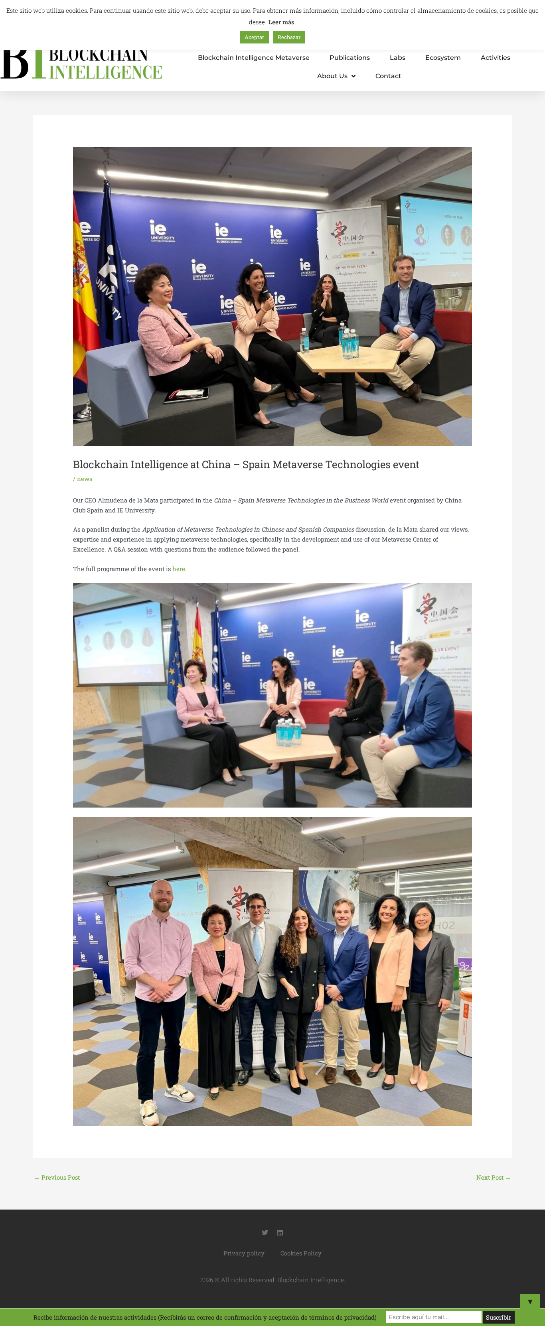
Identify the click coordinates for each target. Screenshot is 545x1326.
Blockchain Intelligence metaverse (254, 57)
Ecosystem (443, 57)
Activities (495, 57)
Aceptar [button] (254, 37)
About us (332, 76)
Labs (397, 57)
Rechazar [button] (289, 37)
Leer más (281, 22)
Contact (388, 76)
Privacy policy (244, 1253)
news (84, 479)
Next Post (493, 1177)
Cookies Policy (301, 1253)
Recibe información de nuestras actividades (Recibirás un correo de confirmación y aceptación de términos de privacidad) (205, 1317)
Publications (350, 57)
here (178, 569)
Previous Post (57, 1177)
